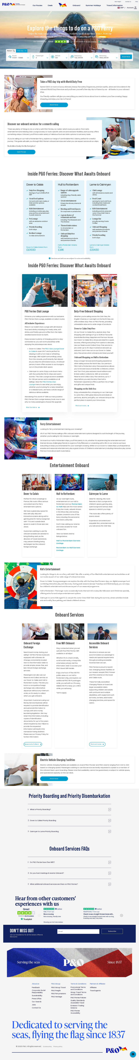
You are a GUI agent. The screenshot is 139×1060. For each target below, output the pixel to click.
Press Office (36, 998)
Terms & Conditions (78, 984)
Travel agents (95, 990)
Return (9, 50)
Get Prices (21, 152)
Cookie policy (47, 1046)
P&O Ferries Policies (78, 998)
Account (130, 8)
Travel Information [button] (115, 5)
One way (20, 50)
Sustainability (37, 995)
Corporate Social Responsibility (38, 991)
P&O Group (55, 984)
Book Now (126, 57)
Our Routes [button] (37, 5)
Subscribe (112, 931)
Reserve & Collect (31, 744)
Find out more (81, 405)
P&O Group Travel (58, 987)
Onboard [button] (76, 5)
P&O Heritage (56, 997)
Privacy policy (57, 1046)
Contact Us (128, 1)
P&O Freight (118, 1)
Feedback (36, 987)
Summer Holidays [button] (93, 5)
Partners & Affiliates (97, 984)
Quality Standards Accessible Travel (78, 1002)
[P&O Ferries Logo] (13, 4)
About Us (35, 984)
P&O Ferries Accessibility (75, 1012)
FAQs (136, 1)
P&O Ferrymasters (58, 993)
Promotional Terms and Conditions (78, 988)
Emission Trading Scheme (77, 1007)
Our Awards (36, 1002)
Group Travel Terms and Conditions (78, 993)
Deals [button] (50, 5)
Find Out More (31, 407)
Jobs (34, 1005)
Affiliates (93, 987)
